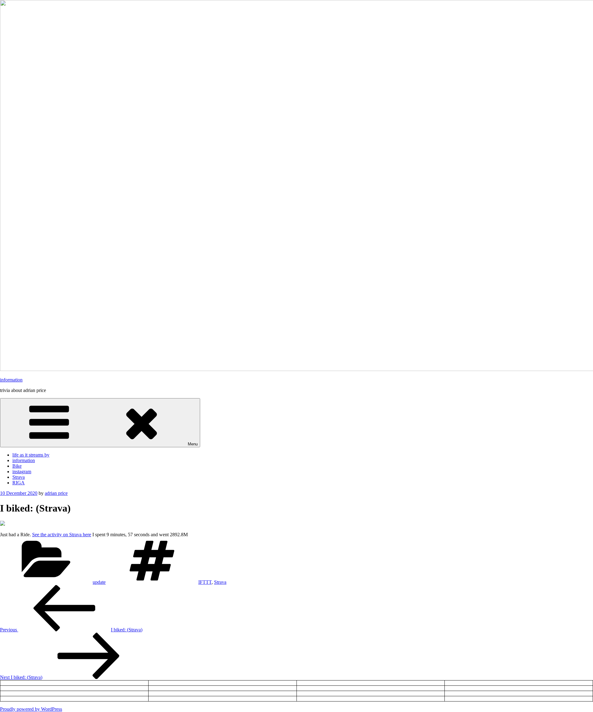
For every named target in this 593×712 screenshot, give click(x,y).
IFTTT (205, 582)
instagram (21, 471)
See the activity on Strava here (61, 534)
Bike (17, 466)
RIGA (18, 482)
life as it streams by (30, 454)
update (99, 582)
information (11, 379)
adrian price (56, 493)
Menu (193, 444)
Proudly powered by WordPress (31, 709)
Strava (18, 477)
